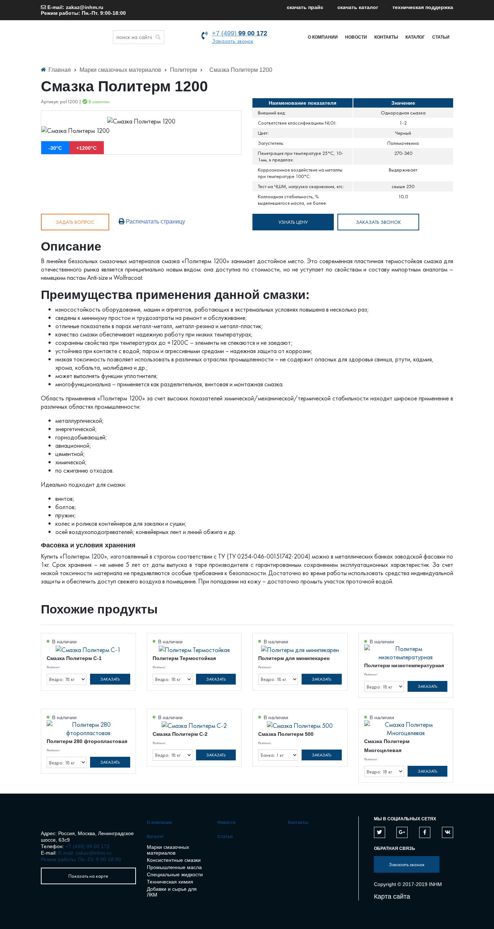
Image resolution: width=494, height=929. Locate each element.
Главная (59, 70)
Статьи (441, 37)
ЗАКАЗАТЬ (110, 679)
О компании (323, 37)
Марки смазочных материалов (121, 70)
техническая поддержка (422, 7)
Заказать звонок (233, 41)
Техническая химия (170, 882)
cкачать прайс (305, 7)
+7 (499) (239, 33)
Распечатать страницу (154, 221)
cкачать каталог (357, 7)
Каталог (415, 37)
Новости (356, 37)
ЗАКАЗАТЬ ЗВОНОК (378, 222)
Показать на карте (88, 876)
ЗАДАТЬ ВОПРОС (75, 222)
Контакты (386, 37)
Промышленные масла (174, 867)
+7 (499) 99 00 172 (87, 846)
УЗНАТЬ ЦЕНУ (293, 222)
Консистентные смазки (174, 860)
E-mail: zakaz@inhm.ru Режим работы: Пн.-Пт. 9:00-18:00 (83, 10)
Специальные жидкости (175, 874)
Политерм (184, 70)
